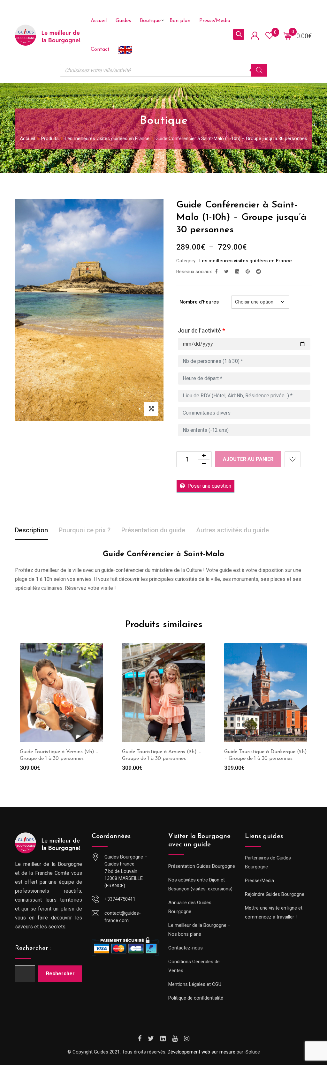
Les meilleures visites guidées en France (245, 261)
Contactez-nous (185, 948)
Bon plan (180, 20)
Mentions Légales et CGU (194, 984)
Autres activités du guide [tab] (232, 530)
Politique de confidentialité (195, 998)
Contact (100, 49)
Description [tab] (31, 530)
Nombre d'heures (199, 302)
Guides (123, 20)
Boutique (150, 20)
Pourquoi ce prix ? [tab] (84, 530)
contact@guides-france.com (122, 916)
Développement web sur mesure (201, 1052)
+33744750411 (119, 899)
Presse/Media (214, 20)
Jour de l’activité (201, 330)
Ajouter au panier (248, 459)
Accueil (99, 20)
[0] (287, 35)
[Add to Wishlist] (292, 459)
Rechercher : (33, 948)
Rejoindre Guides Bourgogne (274, 894)
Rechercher (60, 974)
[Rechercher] (259, 70)
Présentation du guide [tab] (153, 530)
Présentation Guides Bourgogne (201, 866)
